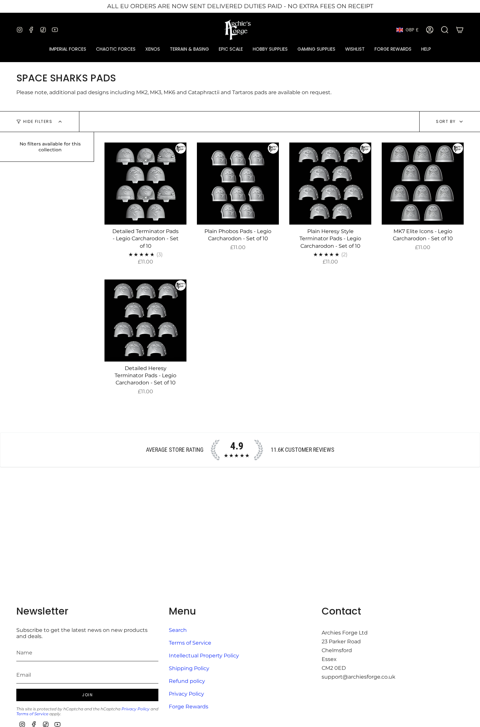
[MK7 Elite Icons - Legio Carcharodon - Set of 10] (423, 184)
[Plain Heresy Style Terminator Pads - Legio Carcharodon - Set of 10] (330, 184)
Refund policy (187, 681)
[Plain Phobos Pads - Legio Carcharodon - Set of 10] (238, 184)
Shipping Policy (189, 668)
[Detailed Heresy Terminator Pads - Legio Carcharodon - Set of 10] (145, 320)
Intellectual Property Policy (204, 655)
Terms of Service (32, 713)
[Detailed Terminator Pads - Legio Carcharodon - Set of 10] (145, 184)
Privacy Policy (135, 708)
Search (178, 630)
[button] (67, 49)
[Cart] (459, 29)
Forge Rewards (188, 706)
